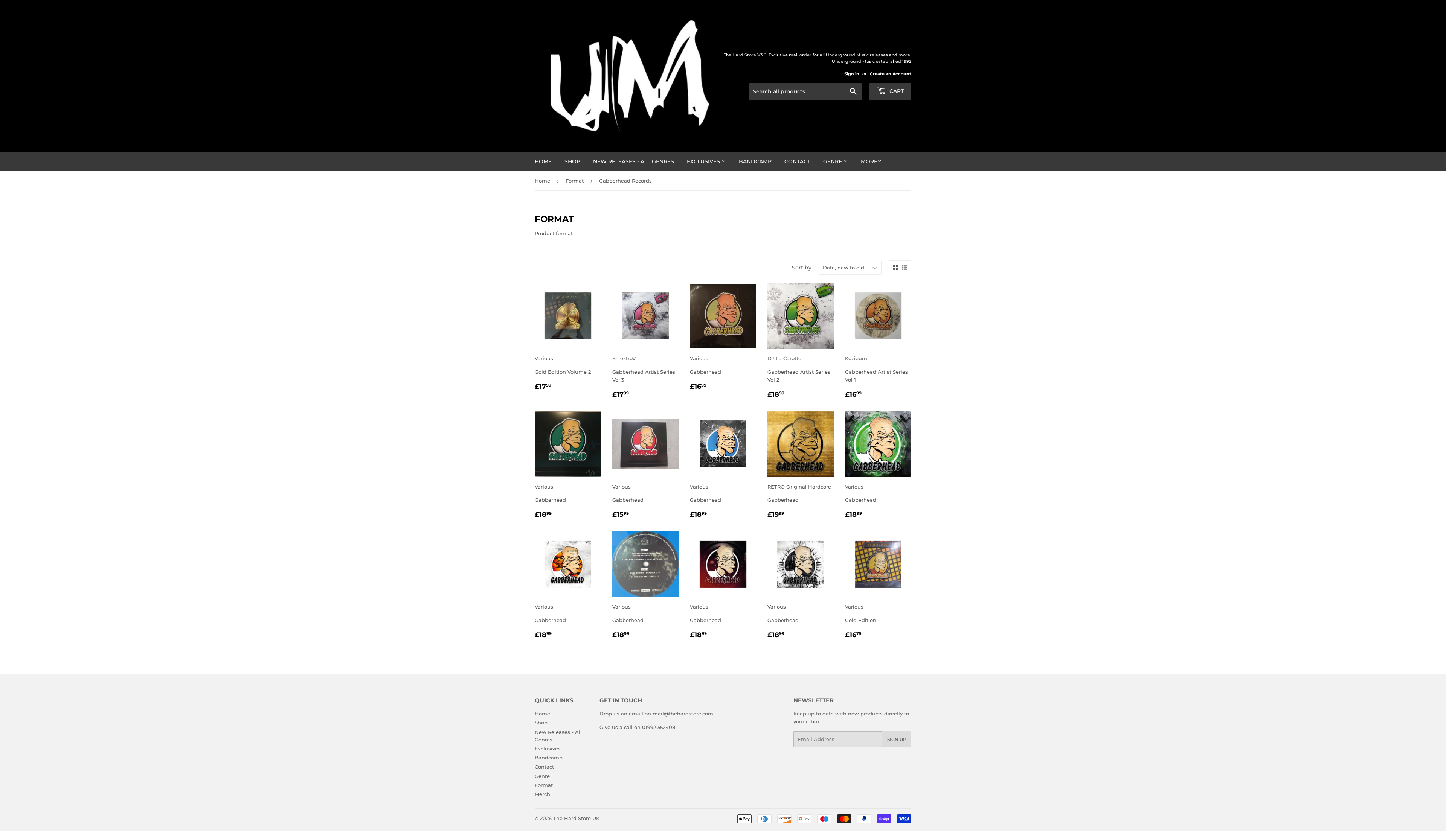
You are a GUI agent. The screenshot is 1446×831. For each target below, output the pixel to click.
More (869, 161)
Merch (542, 794)
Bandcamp (755, 161)
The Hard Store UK (576, 818)
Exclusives (704, 161)
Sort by (801, 267)
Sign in (851, 73)
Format (575, 181)
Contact (797, 161)
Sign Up (896, 739)
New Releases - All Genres (633, 161)
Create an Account (890, 73)
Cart (896, 91)
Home (543, 161)
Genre (833, 161)
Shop (572, 161)
